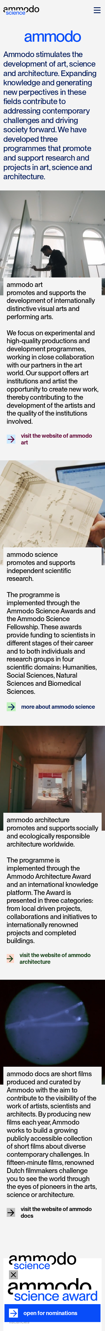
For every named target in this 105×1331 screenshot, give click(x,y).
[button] (96, 10)
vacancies (19, 1322)
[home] (21, 9)
